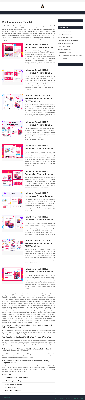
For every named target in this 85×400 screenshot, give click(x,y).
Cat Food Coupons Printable (64, 31)
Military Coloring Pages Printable (65, 43)
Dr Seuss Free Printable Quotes (65, 37)
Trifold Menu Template (10, 387)
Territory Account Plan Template (13, 384)
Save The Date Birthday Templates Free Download (70, 55)
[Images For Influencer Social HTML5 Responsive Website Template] (12, 51)
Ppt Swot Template (62, 58)
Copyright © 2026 (6, 397)
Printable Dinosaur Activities (64, 52)
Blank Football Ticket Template (13, 390)
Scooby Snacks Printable (64, 46)
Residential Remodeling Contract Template (16, 377)
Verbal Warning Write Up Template (14, 381)
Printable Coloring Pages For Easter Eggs (68, 40)
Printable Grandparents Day (64, 34)
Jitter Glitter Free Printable (64, 49)
